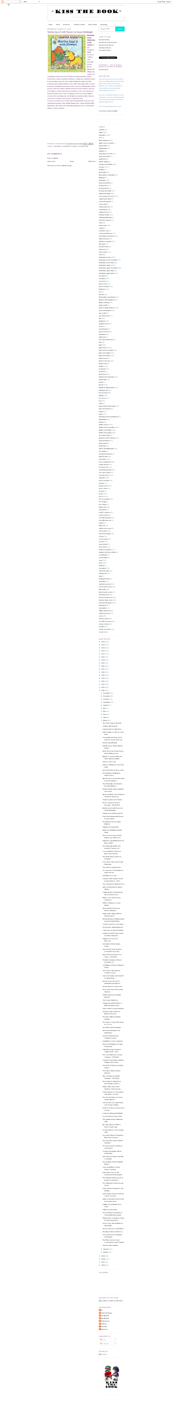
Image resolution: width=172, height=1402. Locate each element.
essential (102, 278)
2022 (103, 654)
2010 (103, 690)
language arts (103, 390)
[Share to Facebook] (90, 144)
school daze (103, 531)
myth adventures (104, 440)
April (105, 717)
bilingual (101, 177)
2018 (103, 666)
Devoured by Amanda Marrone (113, 927)
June (104, 711)
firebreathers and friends (107, 297)
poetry (101, 494)
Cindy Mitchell (104, 1316)
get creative (103, 313)
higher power (103, 358)
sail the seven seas (105, 528)
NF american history (105, 454)
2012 (103, 684)
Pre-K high (102, 502)
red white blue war (105, 520)
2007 (103, 1262)
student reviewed (104, 584)
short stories (103, 547)
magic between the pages (107, 406)
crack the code (104, 231)
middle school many (105, 433)
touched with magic (105, 603)
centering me (103, 209)
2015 (103, 675)
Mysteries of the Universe (107, 438)
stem (100, 576)
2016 (103, 672)
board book (103, 185)
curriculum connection (106, 236)
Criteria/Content (79, 24)
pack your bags (104, 480)
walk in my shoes (104, 613)
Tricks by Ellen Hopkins (110, 1245)
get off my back (104, 316)
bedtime (101, 169)
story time (102, 581)
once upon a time (104, 472)
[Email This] (83, 144)
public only (102, 507)
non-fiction (102, 459)
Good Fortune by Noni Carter (112, 1116)
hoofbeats (102, 369)
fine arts (101, 294)
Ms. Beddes (103, 1326)
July (104, 708)
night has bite (103, 456)
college (101, 228)
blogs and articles (105, 183)
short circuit (103, 544)
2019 (103, 663)
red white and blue (105, 518)
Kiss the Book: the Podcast (108, 42)
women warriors (104, 624)
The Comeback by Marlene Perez (113, 884)
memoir (101, 422)
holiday (101, 366)
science (101, 536)
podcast (101, 491)
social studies (103, 557)
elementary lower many (106, 262)
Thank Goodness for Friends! (112, 800)
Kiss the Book (103, 69)
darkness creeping (105, 241)
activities (102, 130)
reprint (101, 523)
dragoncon (102, 249)
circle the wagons (105, 220)
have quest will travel (106, 339)
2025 (103, 645)
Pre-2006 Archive (105, 50)
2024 (103, 648)
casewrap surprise (105, 201)
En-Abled (102, 276)
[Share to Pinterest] (92, 144)
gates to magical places (107, 308)
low (100, 401)
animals (101, 151)
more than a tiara (104, 435)
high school (103, 348)
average (101, 167)
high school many (105, 355)
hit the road (102, 363)
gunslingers (103, 334)
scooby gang (103, 539)
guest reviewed (104, 332)
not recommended (105, 462)
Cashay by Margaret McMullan (113, 1113)
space (101, 563)
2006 (103, 1265)
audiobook (102, 159)
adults (101, 132)
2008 (103, 1259)
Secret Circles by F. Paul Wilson (113, 1228)
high (100, 345)
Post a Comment (52, 158)
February (106, 1249)
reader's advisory (104, 512)
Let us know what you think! (108, 111)
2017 (103, 669)
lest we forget (103, 393)
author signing (104, 161)
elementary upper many (106, 273)
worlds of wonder (105, 629)
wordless (102, 626)
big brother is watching (106, 175)
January (106, 1252)
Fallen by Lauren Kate (110, 1209)
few (100, 292)
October (106, 699)
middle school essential (106, 427)
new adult (102, 451)
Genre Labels (92, 24)
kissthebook (103, 1329)
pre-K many (103, 504)
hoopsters (102, 371)
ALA (100, 138)
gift (100, 318)
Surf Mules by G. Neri (110, 875)
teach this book (104, 595)
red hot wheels (104, 515)
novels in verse (104, 467)
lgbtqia (101, 395)
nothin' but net (103, 464)
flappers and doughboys (107, 300)
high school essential (106, 350)
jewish (101, 382)
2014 (103, 678)
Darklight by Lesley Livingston (113, 1041)
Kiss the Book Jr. (104, 40)
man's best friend (104, 409)
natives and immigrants (106, 448)
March (105, 720)
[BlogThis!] (85, 144)
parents (101, 483)
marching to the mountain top (108, 417)
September (107, 702)
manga (101, 411)
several (101, 541)
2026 (103, 642)
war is (101, 616)
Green (101, 326)
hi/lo (100, 342)
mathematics (103, 419)
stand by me (103, 573)
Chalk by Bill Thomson (110, 726)
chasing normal (104, 215)
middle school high (105, 430)
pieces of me (103, 488)
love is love (102, 398)
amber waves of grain (106, 143)
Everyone (102, 281)
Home (50, 24)
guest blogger (103, 329)
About (58, 24)
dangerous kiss (104, 239)
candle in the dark (105, 199)
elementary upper (104, 265)
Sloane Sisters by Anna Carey (112, 986)
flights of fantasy (104, 302)
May (104, 714)
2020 (103, 660)
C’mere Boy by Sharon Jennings (113, 930)
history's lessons (104, 361)
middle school (103, 424)
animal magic (103, 148)
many (100, 414)
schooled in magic (105, 533)
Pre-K (101, 496)
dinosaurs (102, 244)
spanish (101, 565)
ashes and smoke (104, 156)
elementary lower (69, 146)
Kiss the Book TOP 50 (106, 45)
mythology (102, 446)
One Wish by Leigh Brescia (112, 867)
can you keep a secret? (106, 196)
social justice (103, 555)
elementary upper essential (108, 268)
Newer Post (51, 161)
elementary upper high (106, 270)
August (105, 705)
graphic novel (103, 324)
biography (102, 180)
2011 (102, 687)
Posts (104, 1339)
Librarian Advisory (105, 48)
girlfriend (102, 321)
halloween (102, 337)
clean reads (103, 225)
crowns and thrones (105, 233)
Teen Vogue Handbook (110, 1000)
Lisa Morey (103, 1324)
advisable (57, 146)
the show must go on (106, 597)
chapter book (103, 212)
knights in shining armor (107, 387)
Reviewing (103, 24)
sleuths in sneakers (105, 549)
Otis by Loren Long (109, 762)
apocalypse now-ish (105, 154)
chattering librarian (105, 217)
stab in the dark (104, 571)
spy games (102, 568)
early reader (103, 252)
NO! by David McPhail (110, 743)
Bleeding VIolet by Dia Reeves (113, 1232)
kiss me (101, 385)
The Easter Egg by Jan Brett (112, 723)
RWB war (102, 526)
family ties (102, 289)
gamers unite (103, 305)
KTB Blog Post (104, 1321)
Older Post (91, 161)
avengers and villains (106, 164)
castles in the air (104, 207)
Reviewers (66, 24)
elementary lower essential (108, 260)
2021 (103, 657)
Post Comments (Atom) (64, 165)
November (106, 696)
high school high (104, 353)
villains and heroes (105, 611)
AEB (100, 1310)
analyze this (103, 146)
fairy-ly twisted (104, 286)
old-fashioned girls (105, 470)
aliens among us (104, 140)
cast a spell (102, 204)
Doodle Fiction (104, 246)
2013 (103, 681)
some (100, 560)
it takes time (103, 379)
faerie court (103, 284)
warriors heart (103, 618)
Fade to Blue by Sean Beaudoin (113, 1008)
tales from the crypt (105, 592)
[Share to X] (88, 144)
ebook (101, 254)
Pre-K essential (104, 499)
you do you (102, 632)
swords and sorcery (105, 587)
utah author (103, 608)
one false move (104, 475)
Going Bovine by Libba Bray (112, 729)
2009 (103, 1256)
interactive (102, 374)
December (106, 693)
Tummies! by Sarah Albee (111, 827)
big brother (102, 172)
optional (101, 478)
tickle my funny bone (105, 600)
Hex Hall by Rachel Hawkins (112, 1027)
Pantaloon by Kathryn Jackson (113, 813)
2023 (103, 651)
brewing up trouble (105, 191)
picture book (83, 146)
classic (101, 223)
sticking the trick (104, 579)
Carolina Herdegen (105, 1313)
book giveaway (104, 188)
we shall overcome (105, 621)
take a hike (102, 589)
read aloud (102, 510)
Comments (105, 1343)
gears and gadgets (105, 310)
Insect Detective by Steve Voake (113, 770)
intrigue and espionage (106, 377)
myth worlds (103, 443)
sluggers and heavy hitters (107, 552)
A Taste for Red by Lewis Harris (113, 924)
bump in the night (104, 193)
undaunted (102, 605)
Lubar (101, 403)
